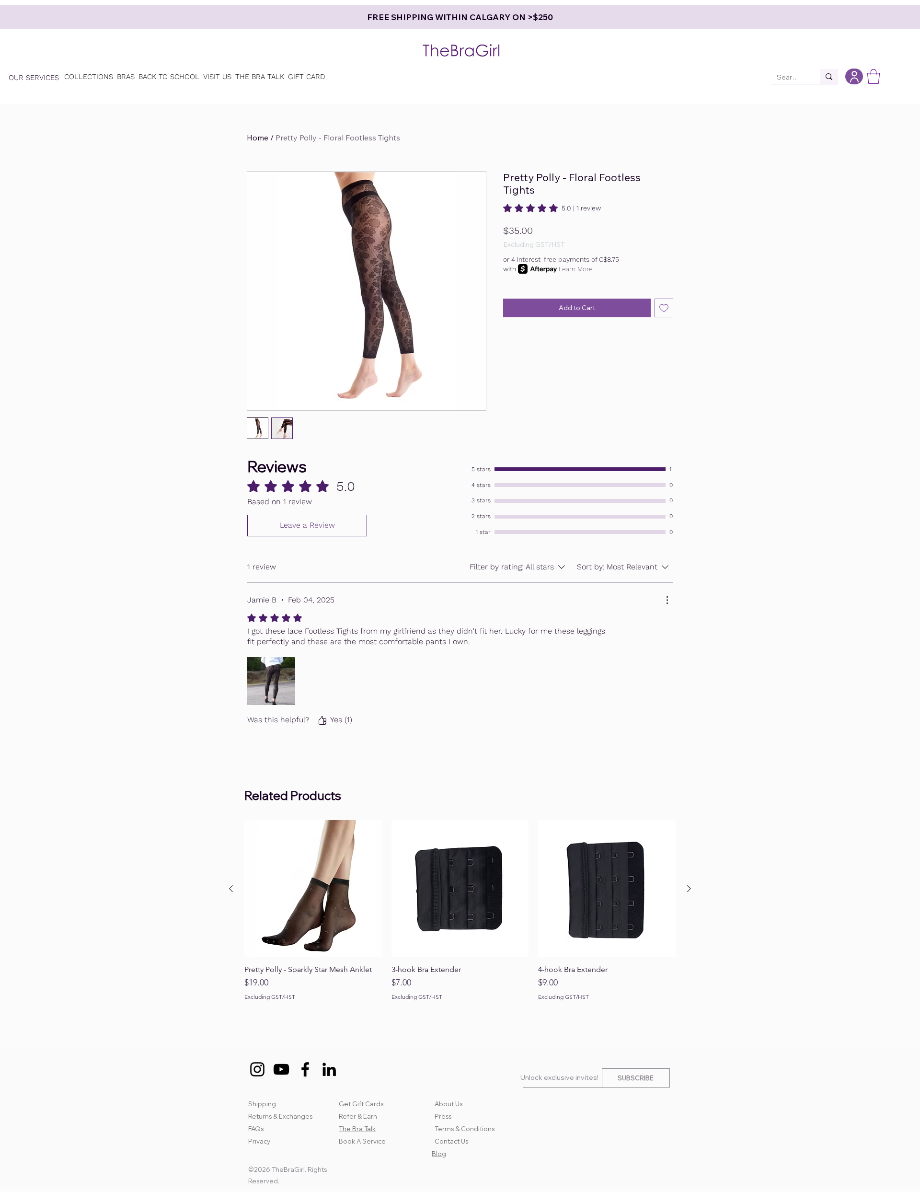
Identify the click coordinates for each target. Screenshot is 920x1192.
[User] (854, 76)
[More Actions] (667, 600)
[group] (460, 915)
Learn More (576, 269)
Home (257, 137)
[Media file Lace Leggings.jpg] (271, 681)
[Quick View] (313, 889)
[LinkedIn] (329, 1069)
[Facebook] (305, 1069)
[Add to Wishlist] (664, 308)
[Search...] (829, 76)
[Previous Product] (231, 888)
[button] (873, 76)
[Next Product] (689, 888)
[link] (552, 208)
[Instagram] (257, 1069)
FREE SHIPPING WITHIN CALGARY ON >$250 (475, 17)
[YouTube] (281, 1069)
